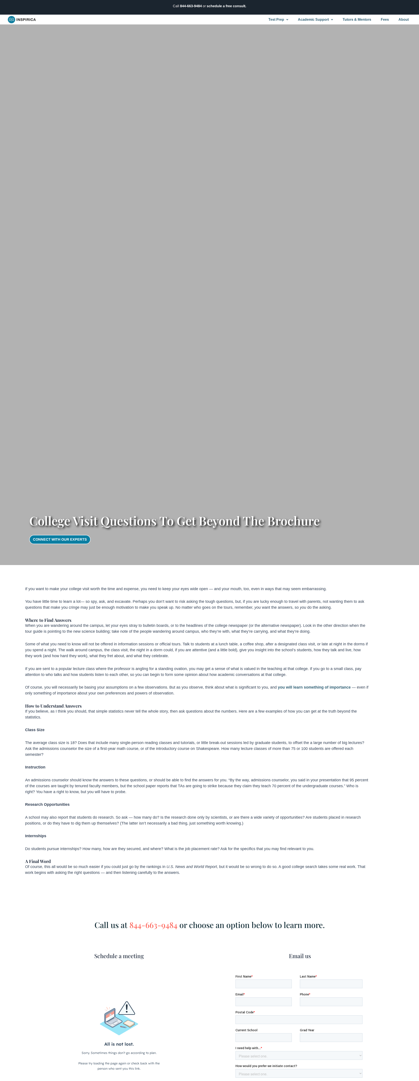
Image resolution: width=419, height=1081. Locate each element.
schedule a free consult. (226, 6)
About (403, 19)
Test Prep (276, 19)
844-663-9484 (191, 6)
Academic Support (313, 19)
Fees (385, 19)
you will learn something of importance (314, 687)
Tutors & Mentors (357, 19)
